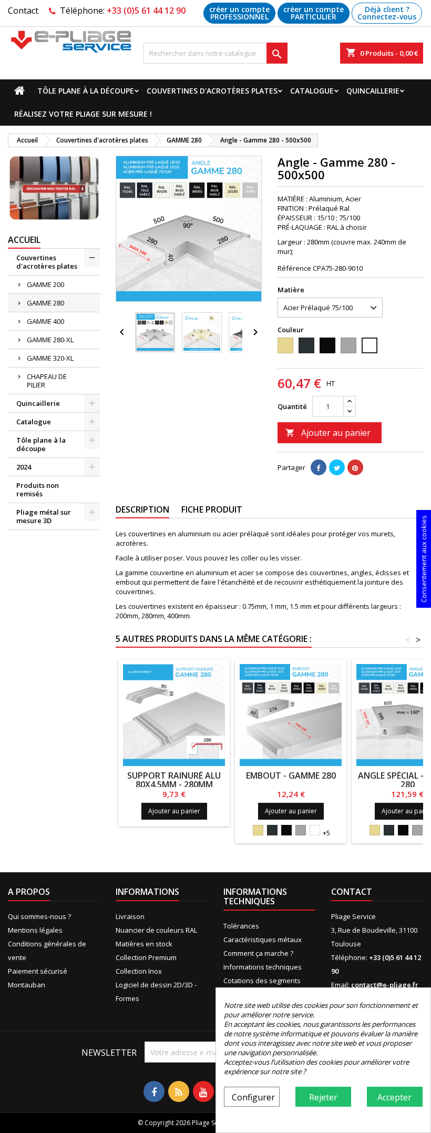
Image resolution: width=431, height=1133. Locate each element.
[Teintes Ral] (54, 187)
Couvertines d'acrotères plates (212, 91)
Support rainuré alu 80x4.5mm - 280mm (174, 780)
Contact (23, 10)
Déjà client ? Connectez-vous (386, 13)
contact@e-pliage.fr (384, 984)
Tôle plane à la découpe (85, 91)
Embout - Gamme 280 (291, 775)
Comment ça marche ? (258, 953)
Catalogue (312, 91)
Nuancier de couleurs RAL (156, 930)
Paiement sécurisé (37, 971)
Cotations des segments (262, 980)
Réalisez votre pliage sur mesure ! (83, 114)
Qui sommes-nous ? (39, 916)
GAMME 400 (45, 321)
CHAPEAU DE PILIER (47, 381)
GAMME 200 (45, 284)
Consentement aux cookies (423, 559)
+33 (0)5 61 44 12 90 (146, 10)
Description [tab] (142, 509)
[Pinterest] (355, 467)
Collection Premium (146, 957)
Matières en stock (144, 943)
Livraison (130, 916)
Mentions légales (35, 930)
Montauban (26, 984)
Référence (294, 268)
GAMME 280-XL (50, 339)
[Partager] (318, 467)
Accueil (24, 240)
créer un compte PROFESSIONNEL (239, 13)
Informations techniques (262, 967)
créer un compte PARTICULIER (313, 13)
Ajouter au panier (328, 432)
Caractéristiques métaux (262, 939)
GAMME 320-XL (50, 358)
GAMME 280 (45, 303)
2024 (23, 467)
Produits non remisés (37, 489)
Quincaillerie (372, 91)
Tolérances (241, 926)
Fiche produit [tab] (211, 509)
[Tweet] (337, 467)
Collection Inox (139, 971)
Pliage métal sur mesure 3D (43, 516)
